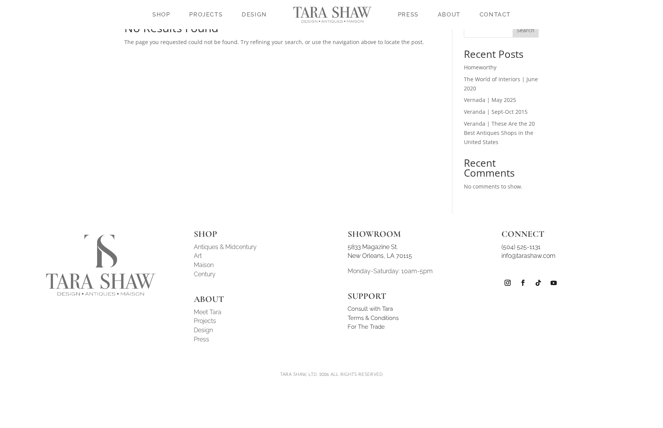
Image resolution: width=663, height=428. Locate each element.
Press (201, 339)
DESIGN (254, 14)
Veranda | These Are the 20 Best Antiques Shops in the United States (499, 133)
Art (198, 255)
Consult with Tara (370, 308)
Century (205, 274)
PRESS (408, 14)
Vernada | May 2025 (490, 99)
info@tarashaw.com (528, 255)
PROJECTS (206, 14)
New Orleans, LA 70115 (380, 255)
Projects (205, 321)
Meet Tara (207, 312)
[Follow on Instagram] (507, 283)
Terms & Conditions (373, 318)
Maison (204, 265)
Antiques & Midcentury (225, 247)
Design (203, 330)
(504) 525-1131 (521, 247)
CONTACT (495, 14)
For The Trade (366, 326)
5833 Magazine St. (373, 247)
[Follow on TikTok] (538, 283)
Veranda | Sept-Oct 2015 (496, 111)
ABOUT (449, 14)
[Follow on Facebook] (523, 283)
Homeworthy (480, 67)
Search (525, 30)
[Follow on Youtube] (554, 283)
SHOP (161, 14)
